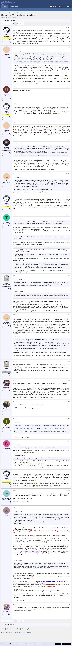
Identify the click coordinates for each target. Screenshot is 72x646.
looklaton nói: (17, 144)
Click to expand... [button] (42, 63)
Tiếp (21, 23)
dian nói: (16, 336)
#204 (69, 104)
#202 (69, 47)
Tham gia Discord (13, 6)
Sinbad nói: (17, 51)
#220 (69, 604)
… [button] (9, 23)
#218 (69, 490)
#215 (69, 418)
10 (13, 23)
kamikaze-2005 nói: (19, 279)
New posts (3, 9)
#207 (69, 173)
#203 (69, 87)
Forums (4, 6)
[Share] (67, 27)
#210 (69, 275)
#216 (69, 441)
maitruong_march (6, 17)
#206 (69, 140)
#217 (69, 471)
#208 (69, 196)
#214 (69, 401)
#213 (69, 380)
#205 (69, 123)
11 (15, 23)
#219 (69, 507)
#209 (69, 215)
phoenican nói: (17, 177)
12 (17, 23)
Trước (4, 23)
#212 (69, 361)
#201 (69, 27)
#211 (69, 314)
